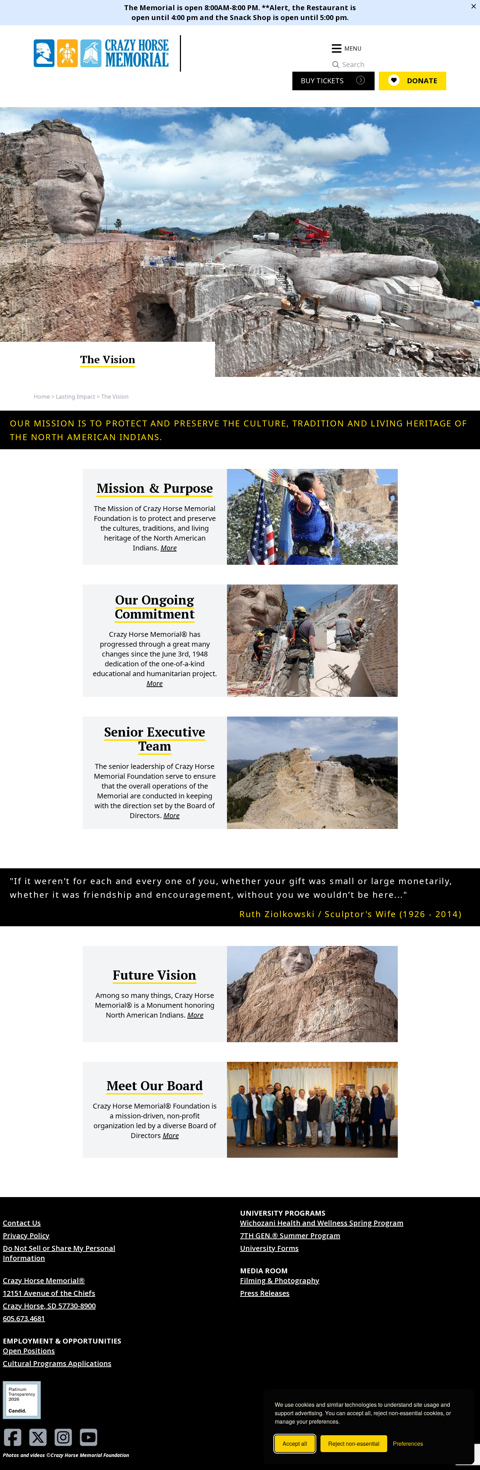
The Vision (115, 396)
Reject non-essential (354, 1443)
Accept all (295, 1443)
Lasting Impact (75, 396)
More (169, 548)
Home (42, 396)
